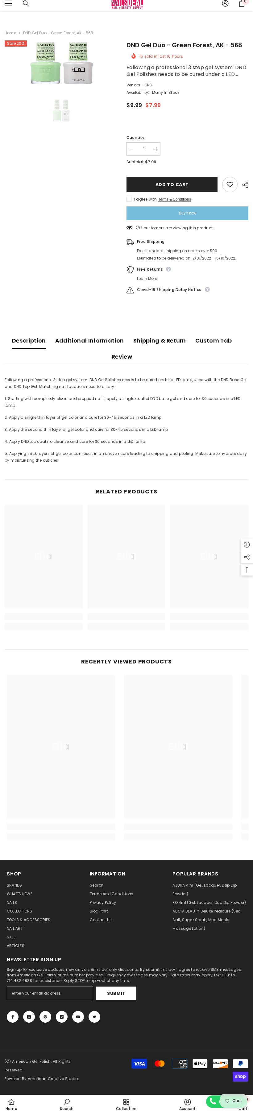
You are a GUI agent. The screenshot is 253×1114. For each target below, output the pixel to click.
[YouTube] (78, 1017)
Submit (116, 993)
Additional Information (89, 340)
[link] (44, 616)
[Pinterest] (45, 1017)
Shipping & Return (159, 340)
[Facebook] (13, 1017)
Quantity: (135, 137)
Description (29, 340)
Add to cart (172, 184)
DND (148, 85)
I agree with (145, 199)
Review (122, 356)
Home (10, 32)
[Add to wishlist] (230, 184)
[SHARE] (243, 184)
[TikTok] (62, 1017)
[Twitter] (94, 1017)
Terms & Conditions (174, 199)
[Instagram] (29, 1017)
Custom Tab (213, 340)
